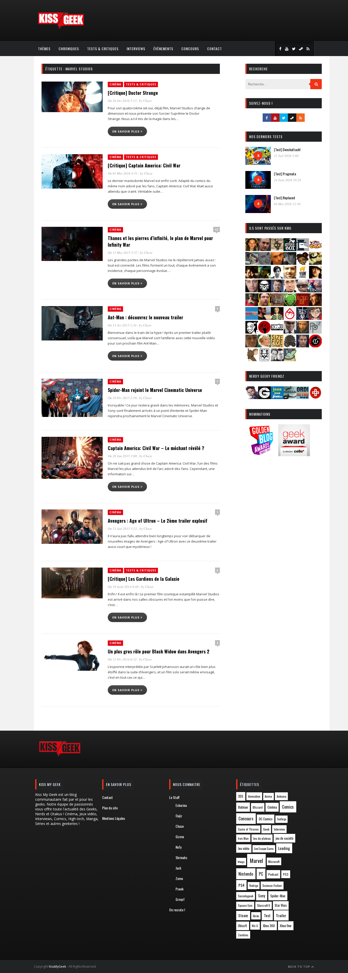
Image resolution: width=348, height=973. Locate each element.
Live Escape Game (263, 849)
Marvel (256, 860)
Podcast (273, 874)
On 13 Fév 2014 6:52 (123, 659)
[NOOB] (277, 332)
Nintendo (245, 874)
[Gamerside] (264, 397)
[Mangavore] (251, 318)
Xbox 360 (269, 925)
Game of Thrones (248, 829)
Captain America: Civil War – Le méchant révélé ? (156, 448)
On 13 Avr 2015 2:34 (122, 325)
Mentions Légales (113, 818)
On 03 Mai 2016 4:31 (123, 173)
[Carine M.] (251, 263)
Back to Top (299, 966)
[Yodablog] (290, 359)
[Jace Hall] (251, 290)
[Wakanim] (277, 359)
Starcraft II (263, 905)
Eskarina (181, 805)
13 (216, 229)
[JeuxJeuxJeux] (277, 397)
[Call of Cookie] (315, 249)
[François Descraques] (277, 277)
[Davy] (277, 263)
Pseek (179, 888)
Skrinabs (181, 857)
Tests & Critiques (102, 48)
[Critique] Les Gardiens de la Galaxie (143, 578)
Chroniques (69, 48)
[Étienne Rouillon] (251, 277)
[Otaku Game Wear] (315, 397)
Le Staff (174, 797)
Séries (256, 916)
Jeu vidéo (243, 848)
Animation (254, 796)
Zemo (179, 878)
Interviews (136, 48)
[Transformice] (251, 359)
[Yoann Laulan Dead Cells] (315, 290)
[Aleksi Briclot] (251, 249)
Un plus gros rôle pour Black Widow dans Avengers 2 (158, 651)
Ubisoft (242, 925)
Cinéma (115, 84)
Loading (284, 848)
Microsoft (273, 861)
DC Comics (266, 818)
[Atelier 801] (290, 249)
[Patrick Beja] (302, 332)
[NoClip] (264, 332)
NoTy (178, 847)
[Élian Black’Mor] (315, 263)
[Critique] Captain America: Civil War (144, 165)
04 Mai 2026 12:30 (287, 204)
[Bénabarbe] (302, 249)
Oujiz (179, 815)
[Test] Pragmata (285, 173)
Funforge (281, 819)
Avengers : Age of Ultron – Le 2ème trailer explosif (157, 520)
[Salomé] (264, 345)
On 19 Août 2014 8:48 (123, 586)
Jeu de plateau (262, 838)
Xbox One (285, 925)
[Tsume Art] (264, 359)
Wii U (255, 926)
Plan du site (110, 807)
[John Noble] (277, 290)
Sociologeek (245, 896)
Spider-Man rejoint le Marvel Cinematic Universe (155, 390)
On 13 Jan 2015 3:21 (123, 528)
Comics (288, 807)
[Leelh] (277, 304)
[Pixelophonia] (315, 332)
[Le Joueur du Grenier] (264, 304)
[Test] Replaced (284, 197)
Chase (147, 100)
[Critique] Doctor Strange (133, 92)
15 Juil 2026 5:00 (286, 155)
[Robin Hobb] (251, 345)
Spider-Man (277, 895)
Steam (243, 915)
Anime (268, 796)
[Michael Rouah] (290, 318)
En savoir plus (126, 131)
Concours (190, 48)
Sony (261, 895)
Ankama (281, 796)
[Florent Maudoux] (264, 277)
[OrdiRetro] (302, 397)
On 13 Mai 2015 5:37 (123, 252)
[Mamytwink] (315, 304)
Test (267, 915)
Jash (178, 868)
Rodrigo (253, 886)
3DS (240, 796)
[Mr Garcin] (302, 318)
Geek (266, 829)
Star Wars (281, 905)
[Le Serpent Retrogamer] (290, 397)
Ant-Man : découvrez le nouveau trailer (145, 317)
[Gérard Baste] (315, 277)
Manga (241, 862)
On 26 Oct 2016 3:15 (123, 100)
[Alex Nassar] (264, 249)
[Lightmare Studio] (290, 304)
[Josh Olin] (290, 290)
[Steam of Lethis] (290, 345)
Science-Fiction (272, 885)
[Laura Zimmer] (251, 304)
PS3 (285, 874)
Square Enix (245, 905)
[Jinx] (264, 290)
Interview (279, 829)
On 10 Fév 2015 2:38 (123, 398)
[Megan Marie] (277, 318)
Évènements (163, 48)
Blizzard (258, 807)
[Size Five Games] (277, 345)
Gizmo (180, 836)
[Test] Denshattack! (287, 149)
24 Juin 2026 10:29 (287, 180)
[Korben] (302, 290)
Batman (243, 807)
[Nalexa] (315, 318)
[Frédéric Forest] (290, 277)
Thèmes (44, 48)
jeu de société (284, 838)
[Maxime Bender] (264, 318)
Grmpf (180, 899)
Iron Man (243, 838)
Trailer (281, 915)
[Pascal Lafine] (290, 332)
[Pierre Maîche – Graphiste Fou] (251, 397)
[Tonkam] (315, 345)
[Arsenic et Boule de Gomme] (277, 249)
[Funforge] (302, 277)
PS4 (241, 885)
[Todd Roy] (302, 345)
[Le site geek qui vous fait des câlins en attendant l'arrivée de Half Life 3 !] (61, 27)
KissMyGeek (57, 966)
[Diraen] (302, 263)
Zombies (243, 935)
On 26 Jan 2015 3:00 (123, 456)
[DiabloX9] (290, 263)
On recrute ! (177, 909)
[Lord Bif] (302, 304)
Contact (214, 48)
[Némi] (251, 332)
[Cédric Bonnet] (264, 263)
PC (261, 874)
